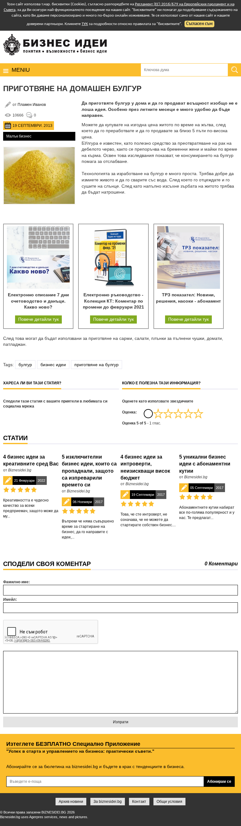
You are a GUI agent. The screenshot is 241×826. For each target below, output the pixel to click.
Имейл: (10, 599)
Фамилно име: (16, 582)
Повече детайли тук (38, 319)
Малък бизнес (18, 136)
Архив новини (71, 801)
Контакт (139, 801)
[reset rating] (148, 413)
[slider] (178, 413)
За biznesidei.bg (108, 801)
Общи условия (169, 801)
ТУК (85, 24)
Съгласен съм (199, 24)
